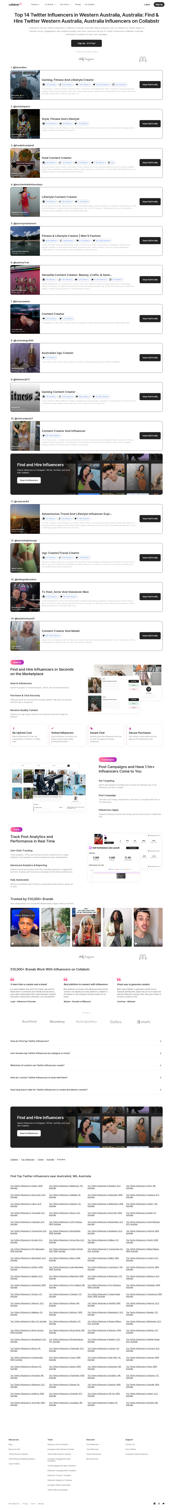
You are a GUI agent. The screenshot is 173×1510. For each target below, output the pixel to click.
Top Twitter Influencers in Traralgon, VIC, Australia (65, 1295)
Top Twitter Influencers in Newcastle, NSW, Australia (105, 1196)
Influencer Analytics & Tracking (60, 1480)
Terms (33, 1504)
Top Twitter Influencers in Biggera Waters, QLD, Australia (105, 1322)
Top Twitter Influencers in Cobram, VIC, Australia (104, 1349)
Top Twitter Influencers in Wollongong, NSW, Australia (105, 1205)
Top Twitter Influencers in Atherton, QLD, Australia (142, 1304)
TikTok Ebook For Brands (18, 1454)
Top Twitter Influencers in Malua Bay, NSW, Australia (66, 1277)
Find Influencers (92, 1444)
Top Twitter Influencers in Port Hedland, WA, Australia (67, 1286)
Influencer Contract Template (59, 1475)
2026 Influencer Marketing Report (22, 1459)
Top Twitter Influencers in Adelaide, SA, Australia (65, 1196)
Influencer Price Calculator (58, 1444)
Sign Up (159, 4)
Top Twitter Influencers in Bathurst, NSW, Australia (65, 1313)
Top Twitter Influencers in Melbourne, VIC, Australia (66, 1187)
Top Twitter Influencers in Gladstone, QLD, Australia (27, 1386)
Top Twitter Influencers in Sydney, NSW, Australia (26, 1187)
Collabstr (14, 1159)
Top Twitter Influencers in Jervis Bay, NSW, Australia (27, 1404)
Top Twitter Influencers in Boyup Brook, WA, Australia (67, 1331)
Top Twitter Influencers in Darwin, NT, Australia (141, 1214)
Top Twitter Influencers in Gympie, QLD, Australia (26, 1241)
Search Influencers (29, 480)
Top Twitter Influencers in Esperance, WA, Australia (104, 1368)
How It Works (130, 1449)
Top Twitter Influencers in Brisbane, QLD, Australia (104, 1187)
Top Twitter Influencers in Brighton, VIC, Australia (142, 1331)
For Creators (90, 4)
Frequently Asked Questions (136, 1454)
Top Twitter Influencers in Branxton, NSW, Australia (104, 1331)
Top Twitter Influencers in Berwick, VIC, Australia (65, 1322)
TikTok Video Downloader (58, 1490)
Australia (50, 1159)
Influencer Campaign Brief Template (62, 1471)
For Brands (49, 4)
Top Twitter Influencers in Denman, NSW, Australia (142, 1358)
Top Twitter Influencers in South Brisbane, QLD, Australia (143, 1223)
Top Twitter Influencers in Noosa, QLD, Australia (64, 1214)
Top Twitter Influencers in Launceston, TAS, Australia (105, 1268)
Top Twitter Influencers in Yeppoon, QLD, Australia (27, 1304)
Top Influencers (27, 1159)
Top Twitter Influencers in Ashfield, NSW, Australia (104, 1304)
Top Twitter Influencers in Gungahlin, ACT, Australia (66, 1395)
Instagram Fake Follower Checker (61, 1449)
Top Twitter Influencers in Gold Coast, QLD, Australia (28, 1196)
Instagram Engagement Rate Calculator (59, 1460)
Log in (147, 4)
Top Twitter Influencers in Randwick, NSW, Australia (143, 1286)
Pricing (77, 4)
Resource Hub (14, 1449)
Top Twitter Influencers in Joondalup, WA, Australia (66, 1404)
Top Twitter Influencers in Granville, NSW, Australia (142, 1386)
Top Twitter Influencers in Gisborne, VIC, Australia (142, 1376)
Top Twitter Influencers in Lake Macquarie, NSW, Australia (66, 1268)
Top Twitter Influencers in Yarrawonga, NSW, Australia (144, 1295)
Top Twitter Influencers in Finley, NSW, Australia (141, 1368)
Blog (10, 1444)
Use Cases (64, 4)
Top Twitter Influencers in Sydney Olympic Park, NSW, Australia (66, 1250)
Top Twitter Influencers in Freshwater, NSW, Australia (67, 1376)
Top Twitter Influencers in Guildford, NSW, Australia (27, 1395)
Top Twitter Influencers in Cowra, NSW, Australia (65, 1358)
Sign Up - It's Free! (86, 43)
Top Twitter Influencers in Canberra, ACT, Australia (143, 1196)
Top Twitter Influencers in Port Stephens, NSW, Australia (104, 1286)
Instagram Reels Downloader (59, 1485)
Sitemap (41, 1504)
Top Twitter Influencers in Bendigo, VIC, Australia (142, 1313)
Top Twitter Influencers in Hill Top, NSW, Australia (104, 1395)
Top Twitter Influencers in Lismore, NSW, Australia (142, 1268)
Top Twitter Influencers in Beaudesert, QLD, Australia (105, 1313)
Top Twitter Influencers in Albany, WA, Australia (64, 1304)
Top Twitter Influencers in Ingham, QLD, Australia (142, 1395)
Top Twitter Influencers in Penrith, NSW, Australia (142, 1241)
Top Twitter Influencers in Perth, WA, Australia (141, 1187)
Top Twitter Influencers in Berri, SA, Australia (28, 1321)
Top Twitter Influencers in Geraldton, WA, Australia (104, 1376)
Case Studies (14, 1464)
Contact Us (130, 1444)
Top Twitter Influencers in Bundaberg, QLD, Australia (105, 1232)
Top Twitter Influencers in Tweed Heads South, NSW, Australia (104, 1295)
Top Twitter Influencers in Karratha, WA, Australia (142, 1404)
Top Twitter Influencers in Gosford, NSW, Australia (142, 1232)
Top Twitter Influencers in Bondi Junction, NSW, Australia (27, 1331)
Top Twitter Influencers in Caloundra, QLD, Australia (27, 1223)
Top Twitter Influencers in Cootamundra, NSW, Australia (26, 1358)
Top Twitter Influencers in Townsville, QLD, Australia (27, 1214)
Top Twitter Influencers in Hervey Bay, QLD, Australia (66, 1241)
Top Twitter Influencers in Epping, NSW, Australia (65, 1368)
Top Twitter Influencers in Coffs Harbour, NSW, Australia (65, 1223)
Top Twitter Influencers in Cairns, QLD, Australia (26, 1205)
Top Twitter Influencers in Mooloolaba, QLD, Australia (105, 1223)
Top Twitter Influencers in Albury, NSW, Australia (64, 1259)
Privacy (25, 1504)
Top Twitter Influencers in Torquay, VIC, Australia (26, 1295)
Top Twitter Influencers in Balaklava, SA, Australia (26, 1313)
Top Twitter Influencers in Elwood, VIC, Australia (26, 1368)
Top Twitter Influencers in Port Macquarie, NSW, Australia (27, 1250)
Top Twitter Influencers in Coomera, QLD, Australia (143, 1349)
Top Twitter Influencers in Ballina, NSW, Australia (103, 1259)
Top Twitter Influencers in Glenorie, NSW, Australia (104, 1386)
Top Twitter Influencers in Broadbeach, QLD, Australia (28, 1340)
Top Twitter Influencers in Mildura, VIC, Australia (103, 1241)
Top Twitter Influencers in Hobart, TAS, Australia (142, 1205)
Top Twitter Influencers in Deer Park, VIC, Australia (104, 1358)
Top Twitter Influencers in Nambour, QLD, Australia (143, 1277)
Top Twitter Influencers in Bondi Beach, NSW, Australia (65, 1232)
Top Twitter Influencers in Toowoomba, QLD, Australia (28, 1232)
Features (34, 4)
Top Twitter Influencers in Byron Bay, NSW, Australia (105, 1214)
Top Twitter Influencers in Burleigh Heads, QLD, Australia (143, 1340)
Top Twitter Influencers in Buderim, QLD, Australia (104, 1340)
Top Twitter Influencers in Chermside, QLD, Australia (66, 1349)
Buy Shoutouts (92, 1459)
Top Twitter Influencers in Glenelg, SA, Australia (64, 1386)
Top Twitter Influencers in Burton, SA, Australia (25, 1349)
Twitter (41, 1159)
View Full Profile (150, 84)
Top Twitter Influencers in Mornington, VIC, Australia (105, 1277)
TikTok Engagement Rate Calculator (62, 1466)
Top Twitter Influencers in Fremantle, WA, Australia (27, 1376)
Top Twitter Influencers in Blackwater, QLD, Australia (143, 1322)
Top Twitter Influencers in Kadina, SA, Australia (103, 1404)
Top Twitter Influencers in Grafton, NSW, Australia (26, 1268)
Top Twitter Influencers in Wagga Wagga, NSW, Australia (142, 1250)
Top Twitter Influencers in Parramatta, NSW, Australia (28, 1286)
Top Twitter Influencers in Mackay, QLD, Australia (26, 1277)
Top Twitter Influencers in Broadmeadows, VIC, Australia (66, 1340)
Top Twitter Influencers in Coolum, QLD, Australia (142, 1259)
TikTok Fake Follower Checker (59, 1454)
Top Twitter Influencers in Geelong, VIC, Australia (65, 1205)
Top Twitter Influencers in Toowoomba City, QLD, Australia (105, 1250)
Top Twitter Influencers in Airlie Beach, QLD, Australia (28, 1259)
